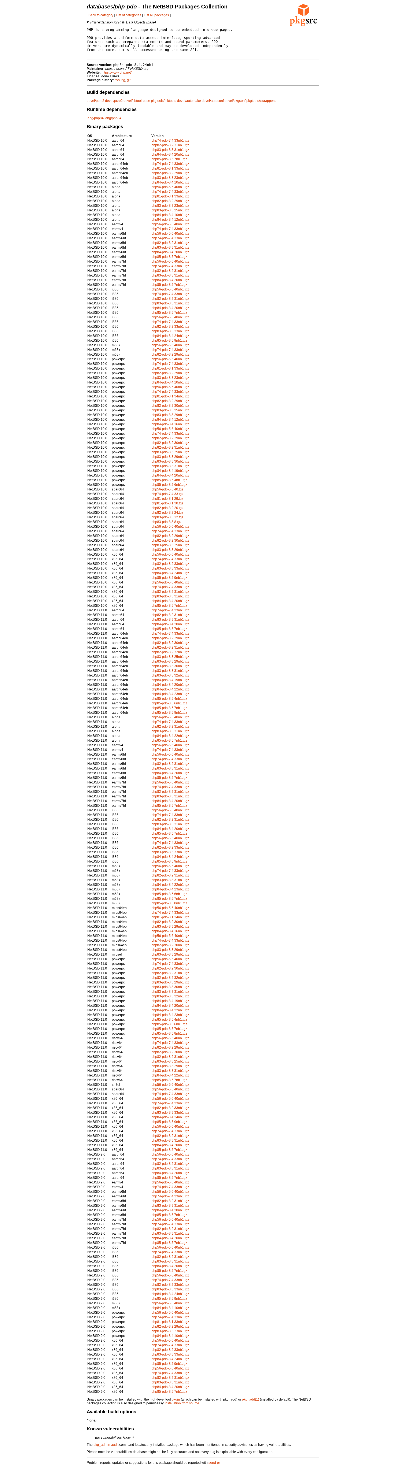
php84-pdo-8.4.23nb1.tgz (170, 694)
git (128, 80)
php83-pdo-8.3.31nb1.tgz (170, 150)
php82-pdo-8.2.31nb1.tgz (170, 145)
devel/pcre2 (95, 101)
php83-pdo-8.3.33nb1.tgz (170, 331)
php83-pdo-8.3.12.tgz (167, 517)
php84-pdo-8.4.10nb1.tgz (170, 182)
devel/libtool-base (136, 101)
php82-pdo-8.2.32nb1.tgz (170, 652)
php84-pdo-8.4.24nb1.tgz (170, 336)
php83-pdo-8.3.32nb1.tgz (170, 675)
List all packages (156, 15)
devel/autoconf (213, 101)
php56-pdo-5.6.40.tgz (167, 489)
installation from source (182, 1403)
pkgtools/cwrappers (261, 101)
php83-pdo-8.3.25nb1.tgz (170, 210)
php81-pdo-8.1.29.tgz (167, 498)
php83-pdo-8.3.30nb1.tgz (170, 461)
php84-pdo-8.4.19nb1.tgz (170, 470)
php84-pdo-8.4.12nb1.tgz (170, 219)
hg (123, 80)
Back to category (100, 15)
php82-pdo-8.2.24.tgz (167, 512)
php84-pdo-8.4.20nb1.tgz (170, 154)
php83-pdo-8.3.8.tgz (166, 522)
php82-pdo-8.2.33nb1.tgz (170, 326)
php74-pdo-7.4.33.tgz (167, 494)
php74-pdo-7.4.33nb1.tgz (170, 140)
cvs (117, 80)
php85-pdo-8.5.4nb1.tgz (169, 480)
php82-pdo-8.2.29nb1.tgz (170, 173)
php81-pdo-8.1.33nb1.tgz (170, 168)
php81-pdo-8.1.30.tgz (167, 503)
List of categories (128, 15)
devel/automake (189, 101)
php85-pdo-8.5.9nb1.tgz (169, 340)
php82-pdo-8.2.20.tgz (167, 508)
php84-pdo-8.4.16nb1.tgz (170, 424)
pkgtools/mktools (163, 101)
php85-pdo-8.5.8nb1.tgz (169, 712)
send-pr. (214, 1462)
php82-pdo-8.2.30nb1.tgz (170, 405)
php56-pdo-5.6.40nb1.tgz (170, 187)
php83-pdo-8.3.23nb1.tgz (170, 177)
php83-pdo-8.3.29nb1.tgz (170, 415)
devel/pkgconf (235, 101)
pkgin (176, 1399)
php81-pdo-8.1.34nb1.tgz (170, 396)
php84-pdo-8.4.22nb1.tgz (170, 689)
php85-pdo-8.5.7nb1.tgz (169, 159)
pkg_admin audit (105, 1444)
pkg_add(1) (250, 1399)
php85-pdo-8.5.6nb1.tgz (169, 484)
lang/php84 (95, 118)
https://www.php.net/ (117, 72)
